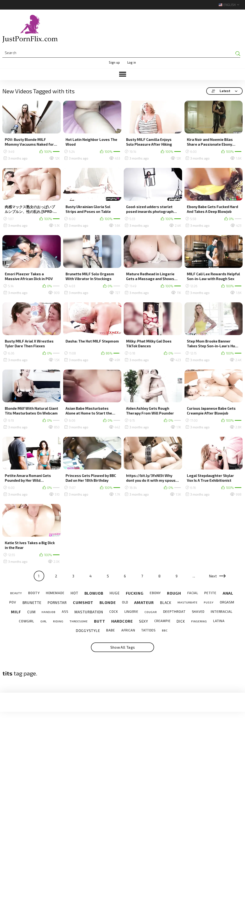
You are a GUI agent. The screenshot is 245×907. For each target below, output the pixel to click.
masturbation (88, 612)
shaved (198, 612)
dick (181, 621)
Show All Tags (122, 647)
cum (31, 612)
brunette (31, 602)
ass (65, 612)
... (194, 576)
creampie (162, 621)
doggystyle (88, 630)
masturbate (188, 602)
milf (16, 611)
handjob (48, 612)
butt (99, 621)
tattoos (148, 630)
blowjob (93, 593)
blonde (108, 602)
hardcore (122, 621)
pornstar (57, 602)
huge (115, 593)
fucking (135, 593)
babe (110, 630)
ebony (155, 593)
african (128, 630)
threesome (79, 621)
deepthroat (174, 612)
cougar (151, 612)
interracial (222, 612)
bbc (165, 630)
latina (218, 621)
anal (228, 593)
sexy (143, 621)
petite (210, 593)
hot (74, 593)
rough (174, 593)
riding (58, 621)
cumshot (83, 602)
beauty (16, 593)
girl (43, 621)
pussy (209, 602)
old (125, 602)
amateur (144, 602)
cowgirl (26, 621)
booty (34, 593)
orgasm (227, 602)
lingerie (131, 612)
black (166, 602)
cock (113, 612)
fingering (199, 621)
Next (213, 576)
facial (192, 593)
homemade (55, 593)
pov (12, 602)
